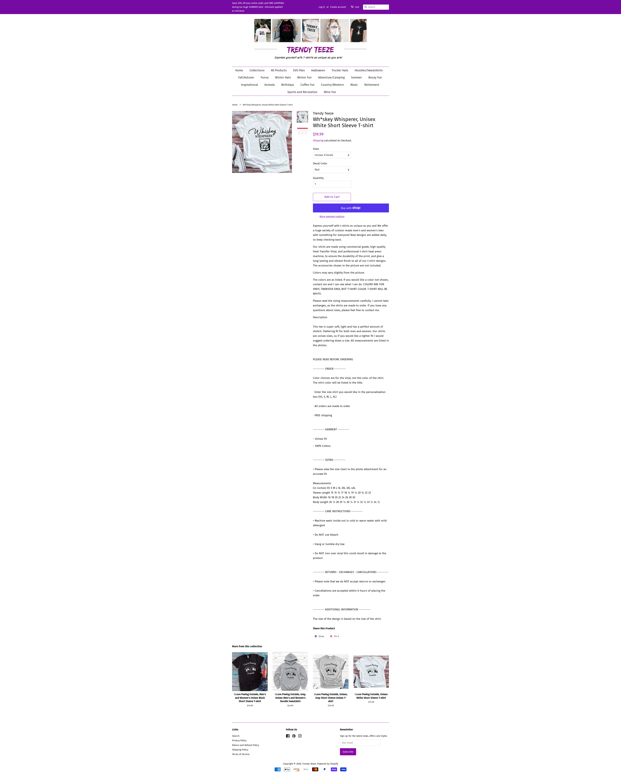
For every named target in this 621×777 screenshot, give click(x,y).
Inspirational (249, 85)
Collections (257, 70)
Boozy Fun (375, 77)
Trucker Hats (340, 70)
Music (354, 85)
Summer (356, 77)
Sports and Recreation (302, 92)
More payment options (332, 216)
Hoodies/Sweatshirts (369, 70)
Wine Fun (330, 92)
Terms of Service (241, 754)
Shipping (318, 140)
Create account (338, 7)
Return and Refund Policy (245, 745)
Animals (269, 85)
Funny (265, 77)
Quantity (318, 178)
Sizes (316, 149)
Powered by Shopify (327, 763)
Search (235, 735)
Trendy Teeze (309, 763)
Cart (357, 7)
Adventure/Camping (331, 77)
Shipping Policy (240, 749)
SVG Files (299, 70)
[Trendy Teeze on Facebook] (288, 736)
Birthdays (287, 85)
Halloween (318, 70)
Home (239, 70)
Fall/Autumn (246, 77)
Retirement (371, 85)
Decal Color (320, 163)
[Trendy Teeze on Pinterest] (294, 736)
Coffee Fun (307, 85)
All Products (279, 70)
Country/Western (332, 85)
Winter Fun (304, 77)
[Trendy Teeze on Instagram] (300, 736)
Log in (322, 7)
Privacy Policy (239, 740)
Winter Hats (283, 77)
